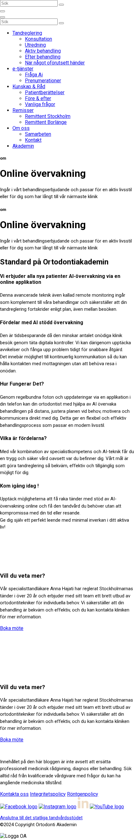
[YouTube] (107, 807)
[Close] (2, 17)
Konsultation (38, 39)
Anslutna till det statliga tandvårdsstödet (41, 818)
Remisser (23, 110)
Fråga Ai (34, 75)
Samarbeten (38, 134)
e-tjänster (22, 69)
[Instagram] (57, 807)
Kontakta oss (14, 794)
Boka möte (11, 628)
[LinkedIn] (83, 807)
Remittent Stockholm (47, 116)
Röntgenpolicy (82, 794)
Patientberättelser (45, 92)
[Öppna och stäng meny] (2, 11)
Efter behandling (42, 57)
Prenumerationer (43, 81)
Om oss (21, 128)
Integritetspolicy (48, 794)
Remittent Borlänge (46, 122)
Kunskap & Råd (28, 87)
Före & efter (38, 98)
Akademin (23, 146)
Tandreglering (27, 33)
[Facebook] (18, 807)
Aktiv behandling (43, 51)
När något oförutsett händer (55, 63)
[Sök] (61, 5)
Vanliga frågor (40, 104)
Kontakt (33, 140)
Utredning (35, 45)
